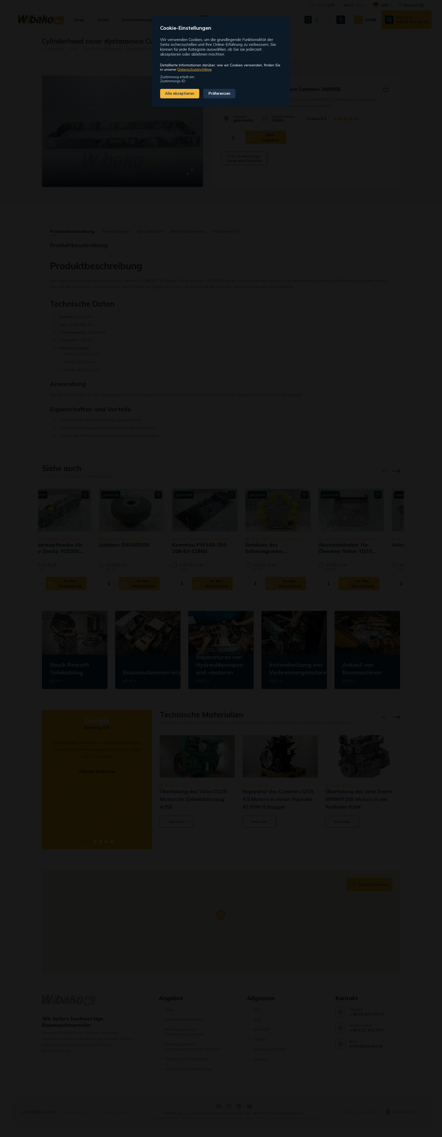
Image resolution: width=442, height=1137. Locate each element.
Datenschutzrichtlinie (195, 69)
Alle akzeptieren (179, 93)
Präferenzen (219, 93)
